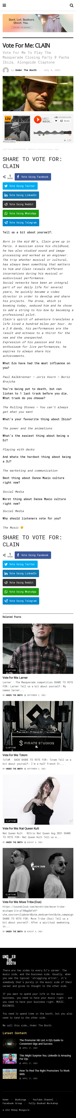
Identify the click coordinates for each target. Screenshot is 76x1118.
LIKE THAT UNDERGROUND (14, 149)
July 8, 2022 (52, 70)
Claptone (11, 670)
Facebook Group (12, 1103)
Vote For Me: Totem (15, 755)
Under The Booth (26, 70)
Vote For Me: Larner (15, 678)
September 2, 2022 (36, 695)
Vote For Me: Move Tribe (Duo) (22, 902)
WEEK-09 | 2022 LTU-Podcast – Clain (43, 149)
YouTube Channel (43, 1099)
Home (5, 1099)
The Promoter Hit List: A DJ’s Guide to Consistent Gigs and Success (41, 1041)
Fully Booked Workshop (43, 1103)
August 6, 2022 (34, 842)
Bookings (20, 1099)
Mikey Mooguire (20, 1109)
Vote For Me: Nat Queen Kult (21, 828)
